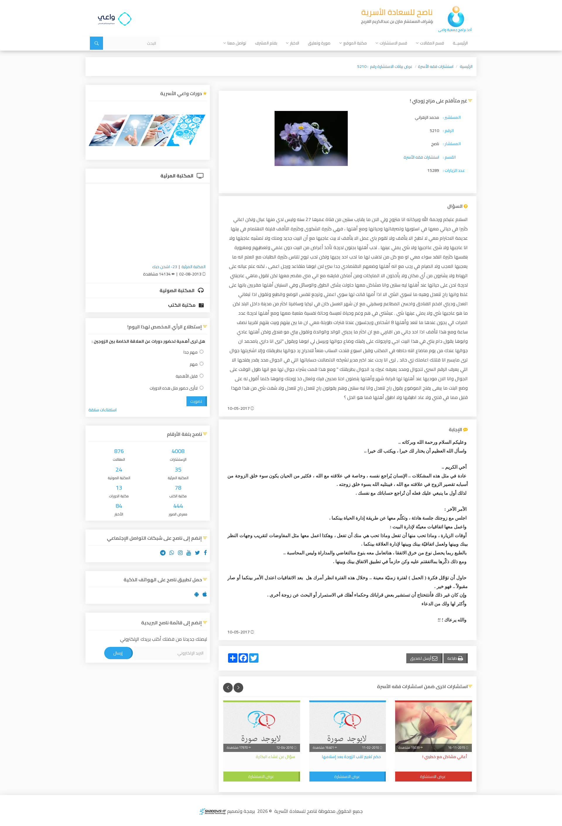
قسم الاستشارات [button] (393, 43)
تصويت (196, 401)
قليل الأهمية (187, 376)
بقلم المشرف (266, 43)
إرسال (118, 653)
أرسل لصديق (421, 658)
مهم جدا (191, 352)
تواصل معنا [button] (236, 43)
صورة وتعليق (319, 43)
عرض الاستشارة (433, 776)
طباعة (452, 658)
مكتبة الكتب (182, 305)
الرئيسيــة (460, 43)
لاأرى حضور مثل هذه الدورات (174, 388)
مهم (194, 364)
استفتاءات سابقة (102, 410)
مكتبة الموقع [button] (355, 43)
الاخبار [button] (294, 43)
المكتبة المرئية (177, 175)
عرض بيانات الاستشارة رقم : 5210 (384, 66)
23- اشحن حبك (164, 266)
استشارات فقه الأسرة (435, 66)
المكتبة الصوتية (178, 290)
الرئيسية (466, 66)
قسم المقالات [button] (432, 43)
